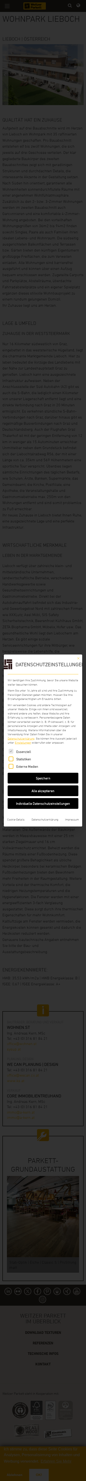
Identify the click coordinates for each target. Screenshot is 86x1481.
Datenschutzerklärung (21, 738)
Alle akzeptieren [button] (43, 791)
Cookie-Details (16, 819)
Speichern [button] (43, 778)
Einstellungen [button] (23, 742)
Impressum (72, 819)
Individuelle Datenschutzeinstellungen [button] (43, 803)
